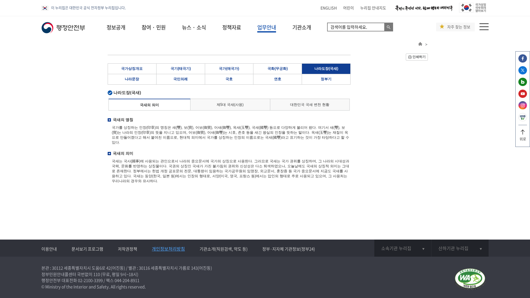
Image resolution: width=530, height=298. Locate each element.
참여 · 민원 (154, 27)
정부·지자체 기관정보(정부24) (288, 249)
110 (96, 274)
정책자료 (231, 27)
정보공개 (116, 27)
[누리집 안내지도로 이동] (484, 28)
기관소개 (301, 27)
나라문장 (132, 79)
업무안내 (266, 27)
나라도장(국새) (326, 68)
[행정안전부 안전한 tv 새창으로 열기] (522, 119)
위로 (523, 138)
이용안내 (49, 249)
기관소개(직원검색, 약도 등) (224, 249)
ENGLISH (328, 7)
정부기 (326, 79)
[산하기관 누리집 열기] (460, 248)
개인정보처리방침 (168, 248)
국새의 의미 (149, 105)
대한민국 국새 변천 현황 (309, 105)
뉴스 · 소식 (194, 27)
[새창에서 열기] (470, 280)
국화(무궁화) (277, 68)
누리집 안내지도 (373, 7)
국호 (229, 79)
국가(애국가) (229, 68)
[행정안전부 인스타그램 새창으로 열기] (522, 108)
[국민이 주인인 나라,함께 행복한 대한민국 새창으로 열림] (424, 11)
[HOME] (420, 44)
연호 (277, 79)
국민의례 (180, 79)
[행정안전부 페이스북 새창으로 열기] (522, 61)
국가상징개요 (132, 68)
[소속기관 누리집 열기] (402, 248)
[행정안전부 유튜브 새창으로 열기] (522, 96)
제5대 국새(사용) (230, 105)
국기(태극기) (181, 68)
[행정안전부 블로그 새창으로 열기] (522, 84)
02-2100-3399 (90, 280)
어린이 (348, 7)
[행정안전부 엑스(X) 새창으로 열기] (522, 73)
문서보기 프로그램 (87, 249)
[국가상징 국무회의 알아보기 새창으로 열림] (472, 11)
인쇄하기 (419, 57)
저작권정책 (127, 249)
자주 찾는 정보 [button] (458, 27)
